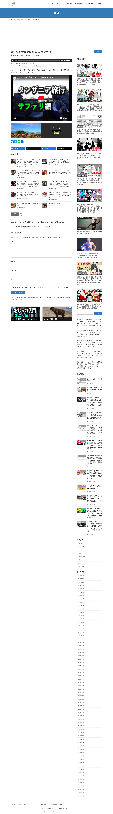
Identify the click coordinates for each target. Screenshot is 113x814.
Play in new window (21, 63)
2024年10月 (81, 645)
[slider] (68, 60)
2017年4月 (81, 782)
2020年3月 (81, 729)
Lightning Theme (56, 811)
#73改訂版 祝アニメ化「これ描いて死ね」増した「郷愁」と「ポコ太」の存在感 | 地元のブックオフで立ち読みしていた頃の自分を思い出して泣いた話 (89, 354)
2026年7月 (81, 579)
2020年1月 (81, 732)
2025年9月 (81, 609)
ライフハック (82, 550)
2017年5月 (81, 779)
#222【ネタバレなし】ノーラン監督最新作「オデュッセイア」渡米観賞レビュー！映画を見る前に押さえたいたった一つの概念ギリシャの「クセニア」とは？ (89, 343)
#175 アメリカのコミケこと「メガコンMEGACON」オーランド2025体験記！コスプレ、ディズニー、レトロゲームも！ (60, 172)
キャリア (81, 546)
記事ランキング (53, 804)
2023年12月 (81, 679)
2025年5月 (81, 622)
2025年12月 (81, 599)
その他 (80, 563)
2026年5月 (81, 585)
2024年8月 (81, 652)
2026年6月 (81, 582)
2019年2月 (81, 739)
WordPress (47, 811)
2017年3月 (81, 786)
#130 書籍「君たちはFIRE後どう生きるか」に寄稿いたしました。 (94, 389)
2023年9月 (81, 689)
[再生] (13, 60)
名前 (13, 262)
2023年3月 (81, 709)
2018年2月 (81, 756)
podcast (80, 543)
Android (38, 65)
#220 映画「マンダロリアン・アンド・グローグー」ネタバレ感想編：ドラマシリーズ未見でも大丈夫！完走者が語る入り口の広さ (94, 498)
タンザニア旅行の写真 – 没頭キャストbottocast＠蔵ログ (34, 227)
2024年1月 (81, 675)
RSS (43, 65)
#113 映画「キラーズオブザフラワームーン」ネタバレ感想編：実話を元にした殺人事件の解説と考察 (28, 194)
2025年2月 (81, 632)
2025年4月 (81, 625)
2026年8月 (81, 575)
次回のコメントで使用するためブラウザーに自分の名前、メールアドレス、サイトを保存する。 (40, 288)
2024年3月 (81, 669)
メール (13, 270)
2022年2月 (81, 719)
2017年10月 (81, 762)
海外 (22, 215)
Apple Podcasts (21, 65)
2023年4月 (81, 705)
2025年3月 (81, 629)
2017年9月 (81, 766)
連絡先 (61, 804)
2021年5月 (81, 726)
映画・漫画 (82, 556)
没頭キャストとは (22, 804)
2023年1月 (81, 715)
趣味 (80, 560)
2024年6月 (81, 659)
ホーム (13, 804)
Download (31, 63)
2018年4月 (81, 749)
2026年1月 (81, 595)
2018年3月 (81, 752)
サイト (13, 279)
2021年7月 (81, 722)
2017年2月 (81, 789)
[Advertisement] (56, 33)
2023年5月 (81, 702)
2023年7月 (81, 695)
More (46, 65)
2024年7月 (81, 655)
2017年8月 (81, 769)
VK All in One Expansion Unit (67, 811)
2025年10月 (81, 605)
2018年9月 (81, 746)
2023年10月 (81, 685)
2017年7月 (81, 772)
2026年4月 (81, 589)
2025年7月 (81, 615)
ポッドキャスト (33, 804)
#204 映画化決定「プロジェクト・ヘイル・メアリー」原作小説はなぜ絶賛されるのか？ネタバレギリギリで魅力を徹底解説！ (60, 161)
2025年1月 (81, 635)
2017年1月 (81, 792)
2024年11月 (81, 642)
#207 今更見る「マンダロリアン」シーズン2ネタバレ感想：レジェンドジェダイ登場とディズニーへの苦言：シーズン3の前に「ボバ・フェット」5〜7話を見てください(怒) (94, 526)
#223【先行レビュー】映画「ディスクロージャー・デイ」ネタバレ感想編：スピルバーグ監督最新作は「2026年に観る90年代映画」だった (89, 333)
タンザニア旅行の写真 (54, 203)
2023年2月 (81, 712)
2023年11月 (81, 682)
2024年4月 (81, 665)
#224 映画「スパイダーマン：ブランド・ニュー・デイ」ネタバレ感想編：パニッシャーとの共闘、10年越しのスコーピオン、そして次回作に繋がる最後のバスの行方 (89, 322)
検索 (98, 51)
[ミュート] (65, 60)
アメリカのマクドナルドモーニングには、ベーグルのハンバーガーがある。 (94, 487)
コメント (14, 241)
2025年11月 (81, 602)
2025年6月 (81, 619)
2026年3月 (81, 592)
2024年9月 (81, 649)
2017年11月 (81, 759)
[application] (41, 60)
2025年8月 (81, 612)
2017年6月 (81, 776)
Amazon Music (31, 65)
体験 (21, 213)
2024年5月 (81, 662)
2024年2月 (81, 672)
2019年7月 (81, 736)
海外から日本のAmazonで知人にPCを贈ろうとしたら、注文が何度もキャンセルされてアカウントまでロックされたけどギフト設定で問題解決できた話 (89, 365)
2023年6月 (81, 699)
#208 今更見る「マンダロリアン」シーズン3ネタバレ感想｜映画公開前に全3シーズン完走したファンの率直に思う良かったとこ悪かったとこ (94, 512)
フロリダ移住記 (82, 566)
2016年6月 (81, 796)
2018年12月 (81, 742)
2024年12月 (81, 639)
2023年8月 (81, 692)
